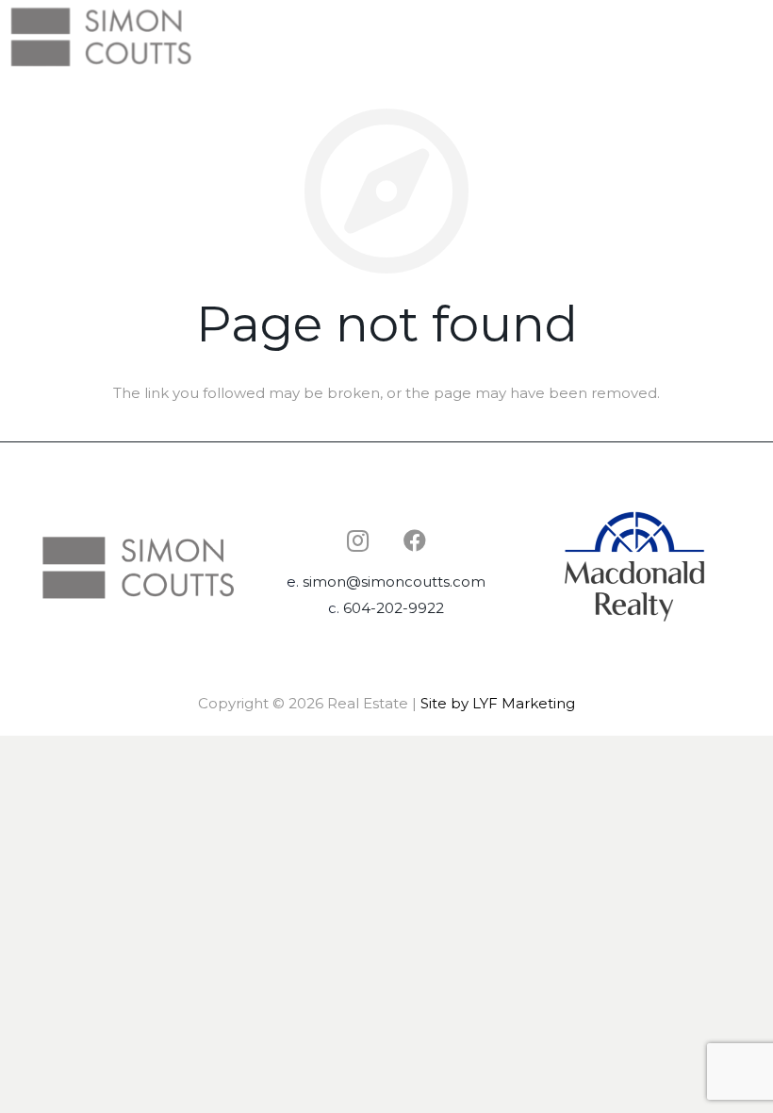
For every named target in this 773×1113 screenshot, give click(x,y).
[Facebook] (414, 540)
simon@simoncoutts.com (394, 581)
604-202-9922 (393, 608)
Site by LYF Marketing (497, 703)
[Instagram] (358, 540)
